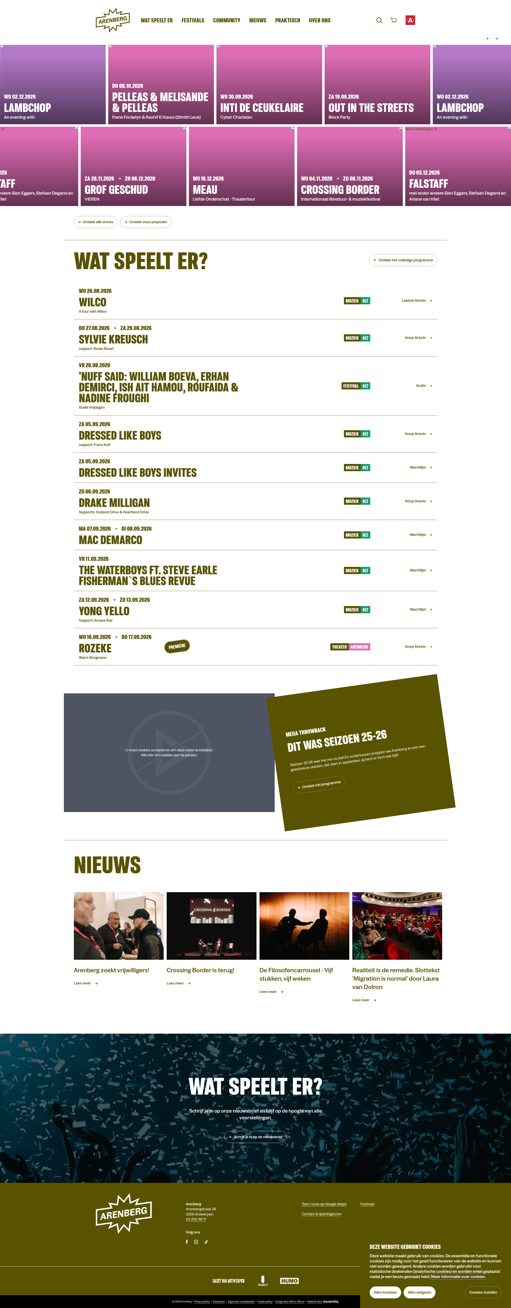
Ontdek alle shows (98, 222)
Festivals (193, 20)
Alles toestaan (385, 1292)
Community (227, 20)
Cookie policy (265, 1301)
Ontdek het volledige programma (405, 260)
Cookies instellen (483, 1292)
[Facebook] (187, 1241)
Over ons (320, 20)
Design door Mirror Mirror (290, 1301)
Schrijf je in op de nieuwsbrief (257, 1137)
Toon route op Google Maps (324, 1204)
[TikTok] (206, 1241)
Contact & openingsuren (322, 1214)
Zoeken (379, 20)
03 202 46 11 (196, 1219)
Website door (315, 1301)
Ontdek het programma (321, 784)
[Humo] (289, 1281)
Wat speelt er (157, 20)
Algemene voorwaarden (241, 1301)
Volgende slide (496, 38)
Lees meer (82, 983)
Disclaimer (219, 1301)
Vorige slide (487, 38)
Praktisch (287, 20)
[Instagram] (196, 1241)
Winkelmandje (393, 20)
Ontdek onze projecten (148, 222)
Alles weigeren (419, 1292)
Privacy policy (202, 1301)
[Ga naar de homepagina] (113, 20)
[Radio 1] (262, 1281)
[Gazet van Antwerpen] (229, 1281)
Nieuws (257, 20)
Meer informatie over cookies (458, 1276)
